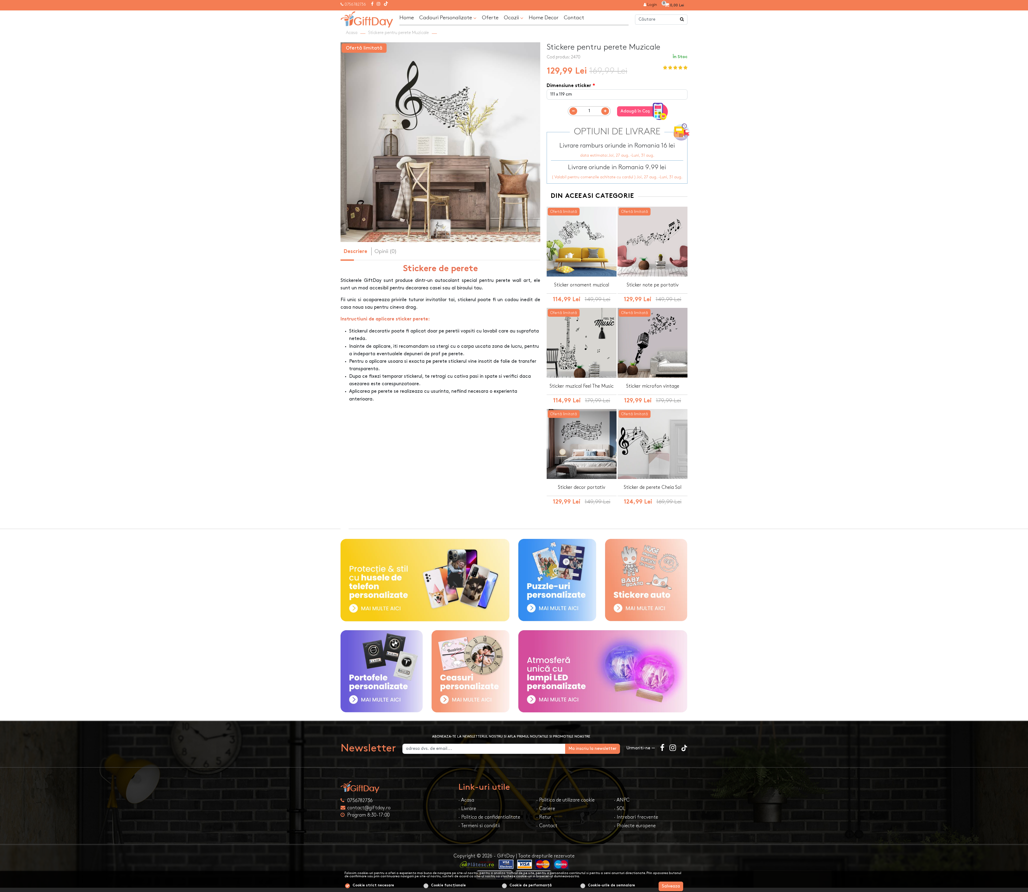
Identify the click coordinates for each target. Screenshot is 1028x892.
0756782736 (355, 4)
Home (406, 17)
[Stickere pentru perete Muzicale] (367, 19)
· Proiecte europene (635, 825)
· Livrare (467, 808)
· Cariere (545, 808)
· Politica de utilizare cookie (565, 800)
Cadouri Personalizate (446, 17)
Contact (574, 17)
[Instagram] (378, 4)
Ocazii (512, 17)
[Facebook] (372, 4)
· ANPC (622, 800)
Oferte (490, 17)
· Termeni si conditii (479, 825)
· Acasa (466, 800)
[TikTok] (386, 4)
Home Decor (543, 17)
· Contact (546, 825)
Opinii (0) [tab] (386, 251)
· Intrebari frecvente (636, 817)
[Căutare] (682, 19)
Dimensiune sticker (569, 86)
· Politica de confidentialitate (489, 817)
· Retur (543, 817)
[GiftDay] (396, 787)
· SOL (619, 808)
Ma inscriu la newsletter (593, 749)
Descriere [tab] (355, 251)
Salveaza (671, 886)
